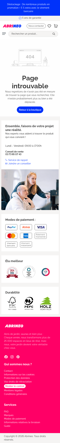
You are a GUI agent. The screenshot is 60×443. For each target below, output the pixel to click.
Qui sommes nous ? (18, 364)
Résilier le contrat (14, 386)
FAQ (6, 411)
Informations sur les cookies (19, 374)
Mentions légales (13, 390)
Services (10, 404)
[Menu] (4, 34)
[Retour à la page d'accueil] (10, 26)
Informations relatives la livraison (22, 422)
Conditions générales (15, 394)
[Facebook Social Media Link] (6, 356)
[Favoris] (49, 26)
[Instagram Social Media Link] (12, 356)
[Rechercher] (54, 34)
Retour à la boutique (30, 109)
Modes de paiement (15, 418)
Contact (8, 371)
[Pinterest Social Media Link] (18, 356)
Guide (7, 426)
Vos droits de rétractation (18, 381)
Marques (9, 415)
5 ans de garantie (31, 18)
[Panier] (56, 26)
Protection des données (17, 378)
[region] (30, 8)
